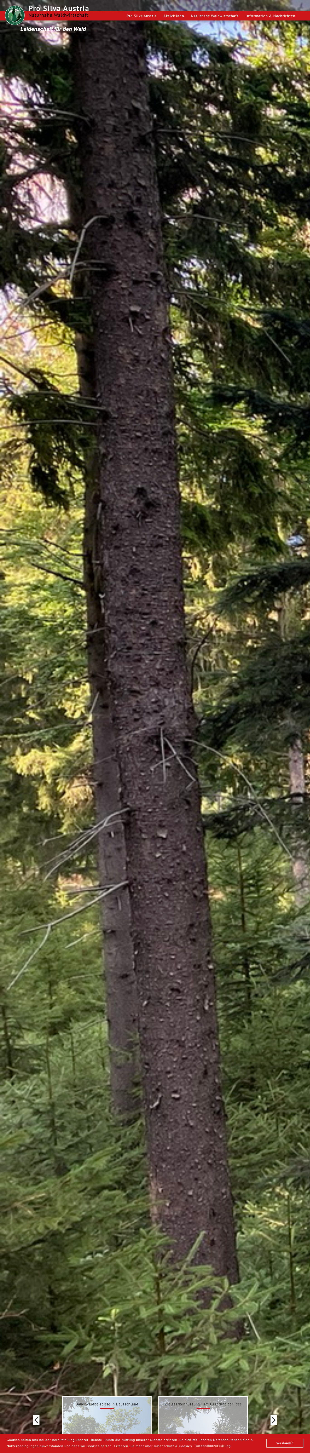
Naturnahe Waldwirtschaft (215, 15)
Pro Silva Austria (142, 15)
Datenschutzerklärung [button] (213, 1446)
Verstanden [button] (284, 1443)
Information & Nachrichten (270, 15)
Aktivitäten (173, 15)
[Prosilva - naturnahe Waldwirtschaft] (15, 15)
